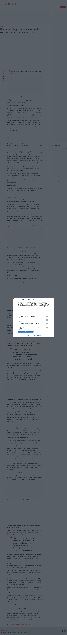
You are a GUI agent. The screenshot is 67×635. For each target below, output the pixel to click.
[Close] (52, 300)
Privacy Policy (39, 335)
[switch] (46, 316)
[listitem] (33, 314)
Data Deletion (28, 335)
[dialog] (33, 317)
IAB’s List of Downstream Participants (43, 308)
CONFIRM (26, 331)
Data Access (33, 335)
